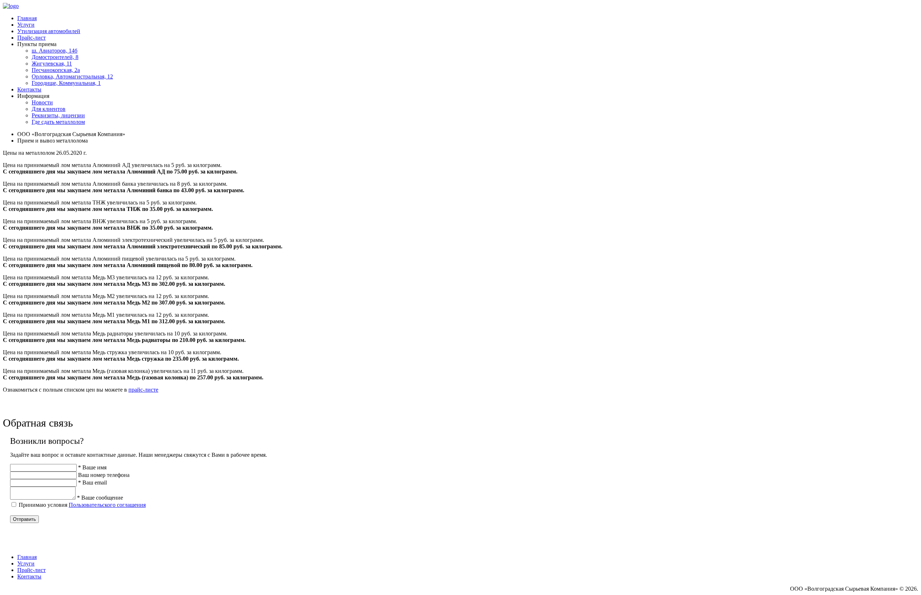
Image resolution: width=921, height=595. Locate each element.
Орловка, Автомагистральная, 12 (72, 76)
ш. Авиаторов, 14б (54, 51)
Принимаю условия (82, 505)
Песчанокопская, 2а (56, 70)
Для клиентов (48, 109)
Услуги (26, 25)
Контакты (29, 89)
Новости (42, 102)
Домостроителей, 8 (55, 57)
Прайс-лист (31, 38)
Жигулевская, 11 (52, 63)
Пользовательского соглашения (107, 505)
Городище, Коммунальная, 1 (66, 83)
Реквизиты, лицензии (58, 115)
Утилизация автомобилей (48, 31)
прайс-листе (143, 390)
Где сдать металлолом (58, 122)
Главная (27, 18)
